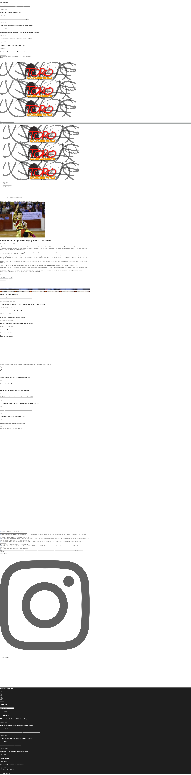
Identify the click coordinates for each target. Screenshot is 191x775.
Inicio (1, 201)
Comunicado (2, 332)
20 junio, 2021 (3, 767)
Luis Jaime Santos (4, 301)
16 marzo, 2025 (3, 9)
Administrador (3, 326)
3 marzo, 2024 (12, 307)
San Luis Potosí (7, 201)
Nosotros (5, 182)
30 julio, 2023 (10, 326)
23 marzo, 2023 (11, 301)
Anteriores (6, 186)
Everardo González (4, 243)
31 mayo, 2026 (3, 48)
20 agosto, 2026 (3, 22)
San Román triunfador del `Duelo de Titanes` (9, 289)
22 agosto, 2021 (3, 748)
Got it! (1, 57)
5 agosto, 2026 (3, 41)
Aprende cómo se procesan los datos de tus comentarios (36, 364)
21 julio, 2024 (3, 15)
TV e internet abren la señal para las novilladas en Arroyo (12, 291)
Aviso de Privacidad (6, 773)
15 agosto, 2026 (3, 28)
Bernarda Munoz (3, 320)
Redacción (2, 313)
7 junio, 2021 (3, 761)
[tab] (46, 712)
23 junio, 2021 (3, 754)
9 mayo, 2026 (3, 55)
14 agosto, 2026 (3, 35)
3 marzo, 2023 (12, 243)
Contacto (5, 183)
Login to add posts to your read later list (14, 197)
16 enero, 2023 (8, 313)
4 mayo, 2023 (11, 320)
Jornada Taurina (7, 185)
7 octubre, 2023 (9, 332)
